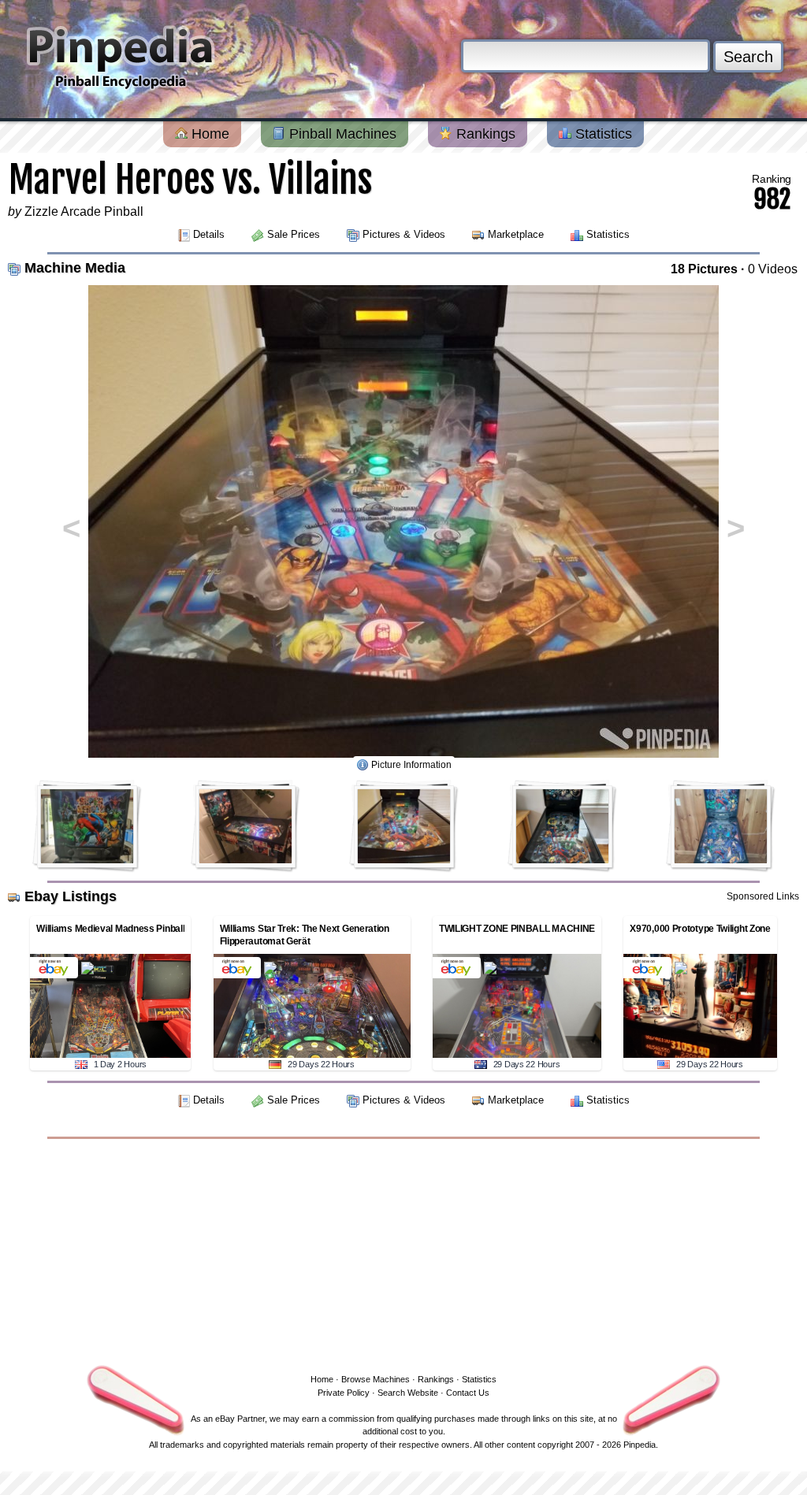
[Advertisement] (403, 1253)
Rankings (483, 134)
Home (208, 134)
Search (748, 56)
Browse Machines (375, 1379)
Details (209, 234)
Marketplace (516, 234)
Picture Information (411, 764)
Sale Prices (293, 234)
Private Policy (344, 1392)
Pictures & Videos (403, 234)
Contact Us (467, 1392)
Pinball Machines (340, 134)
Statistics (601, 134)
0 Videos (773, 269)
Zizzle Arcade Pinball (83, 211)
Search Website (407, 1392)
